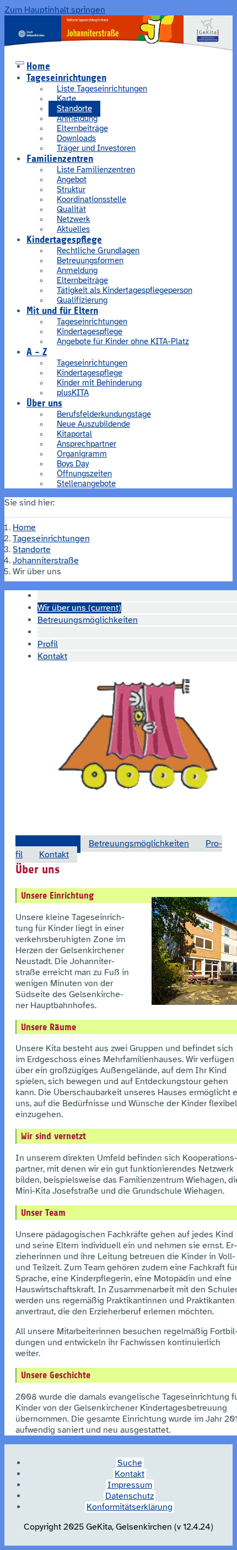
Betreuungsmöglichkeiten (139, 843)
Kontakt (54, 854)
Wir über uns (48, 843)
